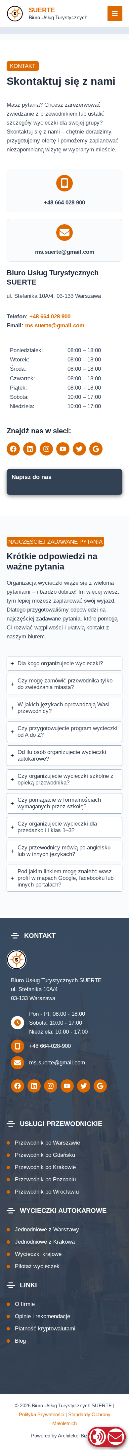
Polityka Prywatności (41, 1414)
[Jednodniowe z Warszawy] (43, 1229)
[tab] (64, 664)
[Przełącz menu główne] (115, 13)
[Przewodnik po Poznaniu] (41, 1179)
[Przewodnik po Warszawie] (43, 1142)
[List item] (13, 449)
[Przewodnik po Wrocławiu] (43, 1191)
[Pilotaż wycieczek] (33, 1266)
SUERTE (42, 10)
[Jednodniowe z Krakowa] (41, 1241)
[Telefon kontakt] (97, 1436)
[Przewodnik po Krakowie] (41, 1167)
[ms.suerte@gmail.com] (48, 1062)
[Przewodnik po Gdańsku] (41, 1155)
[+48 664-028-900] (41, 1046)
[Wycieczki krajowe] (34, 1254)
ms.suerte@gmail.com (54, 325)
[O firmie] (21, 1304)
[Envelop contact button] (116, 1436)
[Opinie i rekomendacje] (38, 1316)
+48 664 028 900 (49, 316)
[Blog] (16, 1340)
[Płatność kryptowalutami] (41, 1328)
